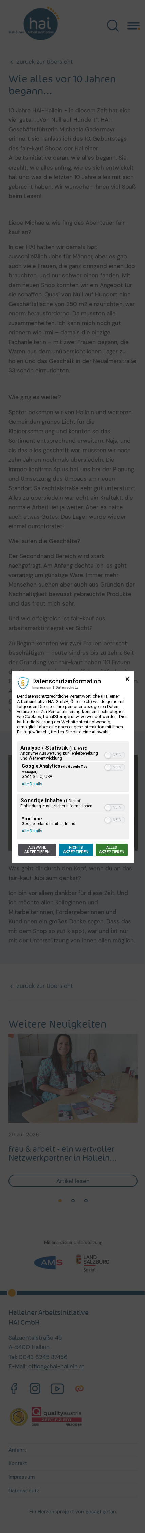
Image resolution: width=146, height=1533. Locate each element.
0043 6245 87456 (43, 1357)
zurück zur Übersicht (45, 61)
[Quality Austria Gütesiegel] (45, 1416)
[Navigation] (133, 25)
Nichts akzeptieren (75, 849)
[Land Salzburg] (93, 1262)
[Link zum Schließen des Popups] (127, 681)
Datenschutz (67, 687)
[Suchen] (112, 25)
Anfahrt (17, 1449)
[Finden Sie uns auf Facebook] (13, 1389)
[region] (73, 791)
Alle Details (32, 784)
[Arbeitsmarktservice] (53, 1263)
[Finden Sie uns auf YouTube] (57, 1389)
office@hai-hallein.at (56, 1366)
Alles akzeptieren (111, 849)
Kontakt (17, 1463)
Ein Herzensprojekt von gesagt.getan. (73, 1511)
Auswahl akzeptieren (37, 849)
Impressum (41, 687)
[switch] (115, 755)
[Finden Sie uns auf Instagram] (35, 1389)
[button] (108, 755)
